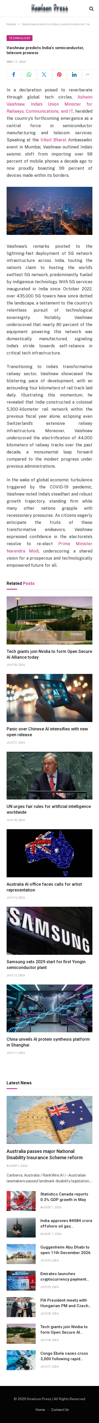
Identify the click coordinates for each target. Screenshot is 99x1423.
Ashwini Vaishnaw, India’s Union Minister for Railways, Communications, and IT (49, 104)
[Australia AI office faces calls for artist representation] (49, 853)
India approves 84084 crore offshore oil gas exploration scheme (66, 1226)
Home (11, 24)
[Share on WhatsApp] (29, 74)
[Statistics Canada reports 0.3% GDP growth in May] (21, 1201)
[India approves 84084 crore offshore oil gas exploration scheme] (21, 1228)
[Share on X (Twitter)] (44, 74)
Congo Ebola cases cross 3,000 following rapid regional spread (64, 1359)
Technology (19, 38)
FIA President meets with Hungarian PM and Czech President (64, 1306)
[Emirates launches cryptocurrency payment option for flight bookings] (21, 1281)
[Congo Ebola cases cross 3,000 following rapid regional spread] (21, 1360)
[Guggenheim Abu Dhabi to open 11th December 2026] (21, 1254)
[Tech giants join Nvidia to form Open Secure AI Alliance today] (49, 620)
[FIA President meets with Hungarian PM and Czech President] (21, 1307)
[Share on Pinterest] (59, 74)
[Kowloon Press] (49, 8)
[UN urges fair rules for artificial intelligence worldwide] (49, 776)
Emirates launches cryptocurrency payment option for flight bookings (64, 1279)
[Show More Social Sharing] (87, 74)
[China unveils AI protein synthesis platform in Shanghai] (49, 1008)
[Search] (91, 8)
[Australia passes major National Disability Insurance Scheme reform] (49, 1120)
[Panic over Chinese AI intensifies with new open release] (49, 698)
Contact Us (60, 1410)
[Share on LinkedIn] (74, 74)
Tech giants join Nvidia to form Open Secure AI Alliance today (64, 1332)
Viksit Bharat (53, 139)
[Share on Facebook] (14, 74)
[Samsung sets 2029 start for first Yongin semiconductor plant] (49, 931)
